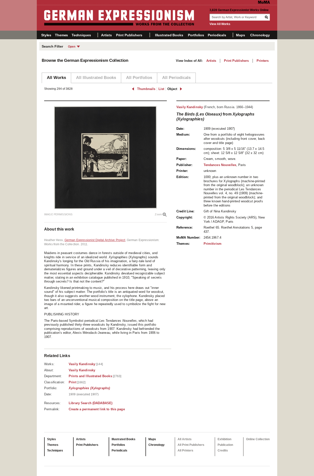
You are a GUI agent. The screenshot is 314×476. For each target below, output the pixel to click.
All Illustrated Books (96, 77)
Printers (263, 61)
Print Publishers (129, 35)
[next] (181, 89)
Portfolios (196, 35)
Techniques (81, 35)
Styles (46, 35)
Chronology (260, 35)
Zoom (158, 214)
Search (267, 17)
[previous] (133, 89)
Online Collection (258, 439)
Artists (106, 35)
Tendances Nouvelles (220, 165)
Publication (225, 445)
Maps (240, 35)
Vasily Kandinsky (189, 107)
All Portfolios (139, 77)
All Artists (185, 439)
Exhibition (224, 439)
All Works (56, 77)
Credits (223, 450)
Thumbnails (146, 89)
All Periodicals (176, 77)
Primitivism (213, 243)
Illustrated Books (169, 35)
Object (172, 89)
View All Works (219, 24)
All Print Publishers (191, 445)
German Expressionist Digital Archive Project (95, 240)
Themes (61, 35)
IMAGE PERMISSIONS (58, 214)
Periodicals (217, 35)
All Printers (185, 450)
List (161, 89)
